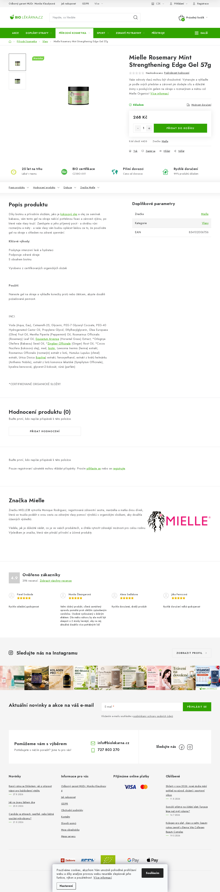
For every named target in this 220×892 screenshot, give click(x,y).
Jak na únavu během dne (22, 802)
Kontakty (65, 816)
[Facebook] (181, 747)
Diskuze (68, 187)
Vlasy (205, 223)
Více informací (103, 878)
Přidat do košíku (180, 128)
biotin (51, 348)
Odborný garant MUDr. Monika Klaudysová (32, 3)
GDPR (85, 3)
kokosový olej (68, 214)
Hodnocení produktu (44, 187)
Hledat (135, 17)
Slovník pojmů (68, 823)
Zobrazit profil (190, 653)
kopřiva (40, 357)
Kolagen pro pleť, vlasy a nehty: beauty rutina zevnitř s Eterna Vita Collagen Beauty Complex (186, 827)
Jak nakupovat (68, 3)
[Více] (201, 33)
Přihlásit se (197, 706)
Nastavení (66, 886)
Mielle (165, 141)
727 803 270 (109, 749)
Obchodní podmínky (72, 810)
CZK (158, 3)
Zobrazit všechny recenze (56, 581)
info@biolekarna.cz (113, 742)
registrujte (119, 468)
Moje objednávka (70, 830)
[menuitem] (15, 33)
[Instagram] (190, 747)
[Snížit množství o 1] (138, 128)
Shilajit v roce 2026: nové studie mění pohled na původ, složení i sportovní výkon (186, 790)
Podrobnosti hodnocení (176, 73)
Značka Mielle (87, 187)
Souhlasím (152, 873)
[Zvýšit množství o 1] (149, 128)
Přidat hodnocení (45, 431)
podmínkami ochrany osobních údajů (153, 716)
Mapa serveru (68, 836)
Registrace (202, 3)
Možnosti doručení (201, 105)
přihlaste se (94, 468)
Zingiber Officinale (59, 344)
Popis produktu (17, 187)
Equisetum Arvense (47, 339)
